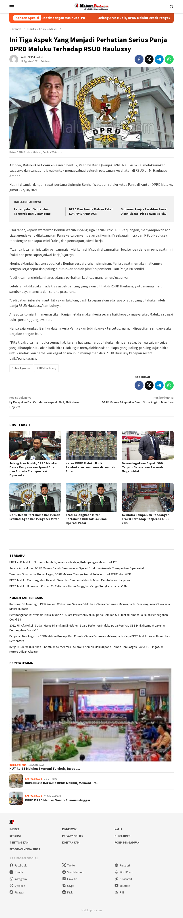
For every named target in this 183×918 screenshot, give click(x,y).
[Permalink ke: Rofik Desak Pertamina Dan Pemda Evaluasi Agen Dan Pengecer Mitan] (35, 497)
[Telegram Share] (159, 59)
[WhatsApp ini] (169, 59)
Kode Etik (69, 829)
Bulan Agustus (21, 368)
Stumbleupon (75, 872)
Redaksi (15, 836)
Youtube (125, 886)
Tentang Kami (19, 842)
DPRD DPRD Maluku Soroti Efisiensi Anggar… (59, 800)
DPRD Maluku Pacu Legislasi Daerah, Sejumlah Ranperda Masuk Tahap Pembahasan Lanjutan (69, 580)
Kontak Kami (71, 842)
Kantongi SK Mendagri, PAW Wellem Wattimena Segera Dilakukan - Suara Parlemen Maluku (68, 604)
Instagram (21, 879)
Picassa (19, 892)
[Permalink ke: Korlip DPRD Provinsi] (13, 59)
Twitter (71, 865)
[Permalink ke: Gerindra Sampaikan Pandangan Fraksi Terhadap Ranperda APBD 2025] (148, 497)
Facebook (21, 865)
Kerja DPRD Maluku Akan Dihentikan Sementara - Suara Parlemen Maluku (56, 647)
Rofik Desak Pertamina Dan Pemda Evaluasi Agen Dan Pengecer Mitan (34, 517)
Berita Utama (17, 764)
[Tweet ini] (149, 59)
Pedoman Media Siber (24, 849)
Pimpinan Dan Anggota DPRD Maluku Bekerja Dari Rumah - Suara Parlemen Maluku (62, 636)
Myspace (20, 886)
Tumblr (19, 872)
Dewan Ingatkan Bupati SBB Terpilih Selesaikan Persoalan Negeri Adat (143, 467)
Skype (70, 886)
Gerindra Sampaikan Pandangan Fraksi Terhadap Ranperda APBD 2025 (146, 519)
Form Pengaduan (126, 842)
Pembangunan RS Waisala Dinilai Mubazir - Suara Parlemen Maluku (52, 615)
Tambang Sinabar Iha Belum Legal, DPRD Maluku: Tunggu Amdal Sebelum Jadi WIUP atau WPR (70, 574)
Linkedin (72, 879)
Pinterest (125, 865)
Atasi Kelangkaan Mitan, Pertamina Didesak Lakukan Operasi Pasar (86, 519)
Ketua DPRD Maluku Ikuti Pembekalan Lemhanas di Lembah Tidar (90, 467)
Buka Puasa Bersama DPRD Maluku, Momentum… (62, 783)
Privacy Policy (72, 836)
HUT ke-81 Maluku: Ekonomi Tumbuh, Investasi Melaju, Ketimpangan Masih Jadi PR (63, 562)
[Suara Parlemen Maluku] (91, 6)
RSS (122, 892)
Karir (118, 829)
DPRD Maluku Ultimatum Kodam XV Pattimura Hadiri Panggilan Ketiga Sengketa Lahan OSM (68, 586)
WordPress (126, 872)
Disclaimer (122, 836)
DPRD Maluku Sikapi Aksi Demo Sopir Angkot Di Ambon (138, 400)
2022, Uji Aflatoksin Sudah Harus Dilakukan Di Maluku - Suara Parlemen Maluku (59, 625)
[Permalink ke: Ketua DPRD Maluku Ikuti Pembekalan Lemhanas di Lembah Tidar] (91, 445)
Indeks (14, 829)
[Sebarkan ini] (139, 59)
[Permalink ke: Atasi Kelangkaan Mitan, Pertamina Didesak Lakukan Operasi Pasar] (91, 497)
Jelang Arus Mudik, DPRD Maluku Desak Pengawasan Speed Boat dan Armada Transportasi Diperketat (33, 469)
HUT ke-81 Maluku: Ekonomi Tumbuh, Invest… (44, 769)
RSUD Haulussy (46, 368)
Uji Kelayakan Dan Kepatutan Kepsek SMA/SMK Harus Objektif (44, 402)
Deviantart (126, 879)
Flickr (70, 892)
